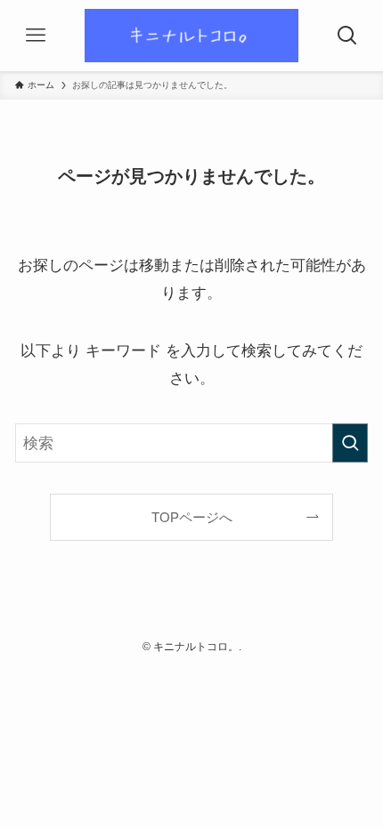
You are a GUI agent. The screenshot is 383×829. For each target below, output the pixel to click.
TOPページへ (191, 517)
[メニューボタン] (35, 35)
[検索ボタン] (347, 35)
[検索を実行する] (350, 443)
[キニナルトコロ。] (191, 35)
